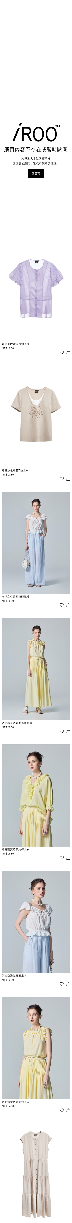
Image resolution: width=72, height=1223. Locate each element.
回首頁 (36, 173)
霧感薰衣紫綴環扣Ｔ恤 (16, 344)
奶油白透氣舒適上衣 (14, 975)
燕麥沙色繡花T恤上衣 (15, 470)
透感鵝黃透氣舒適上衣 (16, 1101)
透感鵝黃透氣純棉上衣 (16, 849)
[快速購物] (68, 352)
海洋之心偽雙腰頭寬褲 (16, 596)
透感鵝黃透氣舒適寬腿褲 (17, 723)
